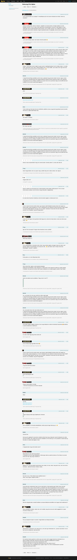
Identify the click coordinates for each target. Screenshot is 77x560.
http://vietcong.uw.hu (27, 404)
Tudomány (13, 1)
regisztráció (74, 1)
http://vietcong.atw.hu (27, 403)
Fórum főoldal (11, 5)
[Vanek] (24, 177)
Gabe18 (24, 517)
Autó (21, 1)
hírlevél (64, 1)
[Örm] (23, 204)
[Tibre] (27, 89)
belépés (69, 1)
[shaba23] (27, 236)
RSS (61, 1)
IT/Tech (8, 1)
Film (24, 1)
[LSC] (27, 14)
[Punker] (27, 124)
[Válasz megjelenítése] (65, 47)
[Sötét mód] (66, 1)
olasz (24, 106)
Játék (18, 1)
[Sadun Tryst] (26, 64)
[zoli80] (27, 160)
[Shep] (27, 24)
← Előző (24, 6)
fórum (58, 1)
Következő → (34, 6)
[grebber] (27, 332)
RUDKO (24, 392)
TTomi (24, 168)
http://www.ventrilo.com (28, 100)
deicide (24, 75)
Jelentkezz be (11, 8)
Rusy (24, 254)
